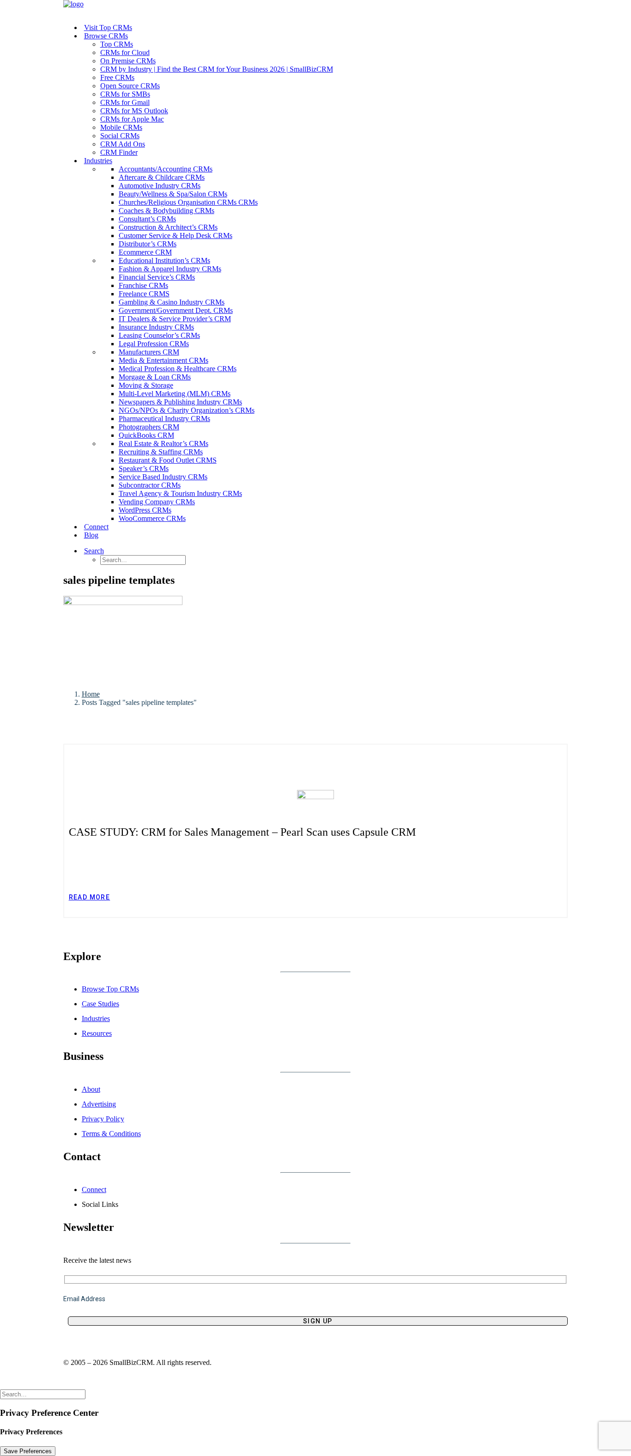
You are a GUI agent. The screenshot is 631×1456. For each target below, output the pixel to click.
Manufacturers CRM (149, 352)
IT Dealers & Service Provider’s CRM (175, 319)
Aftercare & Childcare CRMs (162, 177)
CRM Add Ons (122, 144)
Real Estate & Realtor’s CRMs (163, 443)
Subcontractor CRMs (150, 485)
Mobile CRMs (121, 127)
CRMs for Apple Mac (132, 119)
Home (91, 694)
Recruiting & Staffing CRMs (161, 452)
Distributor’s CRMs (147, 244)
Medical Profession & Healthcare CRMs (178, 369)
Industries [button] (98, 161)
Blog (91, 535)
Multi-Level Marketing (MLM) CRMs (175, 394)
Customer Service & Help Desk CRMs (175, 235)
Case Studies (100, 1004)
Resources (97, 1033)
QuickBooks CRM (146, 435)
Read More (89, 897)
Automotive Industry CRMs (159, 186)
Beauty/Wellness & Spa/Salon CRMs (173, 194)
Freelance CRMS (144, 294)
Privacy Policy (103, 1119)
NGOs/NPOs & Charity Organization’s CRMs (187, 410)
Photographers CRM (149, 427)
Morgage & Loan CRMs (155, 377)
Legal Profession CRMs (154, 344)
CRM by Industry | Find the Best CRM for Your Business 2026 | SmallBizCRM (216, 69)
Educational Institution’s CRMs (164, 260)
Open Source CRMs (130, 86)
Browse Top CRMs (110, 989)
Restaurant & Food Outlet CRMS (168, 460)
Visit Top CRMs (108, 27)
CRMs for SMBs (125, 94)
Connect (96, 527)
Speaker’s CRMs (144, 468)
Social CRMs (120, 136)
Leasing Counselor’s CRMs (159, 335)
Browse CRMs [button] (106, 36)
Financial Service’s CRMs (157, 277)
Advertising (99, 1104)
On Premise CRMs (128, 61)
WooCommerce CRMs (152, 518)
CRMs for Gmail (125, 102)
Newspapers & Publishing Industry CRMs (180, 402)
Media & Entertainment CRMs (163, 360)
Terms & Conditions (111, 1134)
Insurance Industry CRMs (156, 327)
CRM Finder (119, 152)
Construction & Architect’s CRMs (168, 227)
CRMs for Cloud (125, 52)
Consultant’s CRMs (147, 219)
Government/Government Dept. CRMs (176, 310)
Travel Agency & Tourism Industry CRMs (180, 493)
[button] (105, 551)
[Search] (42, 1394)
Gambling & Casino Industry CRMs (171, 302)
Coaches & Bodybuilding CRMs (166, 210)
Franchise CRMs (143, 285)
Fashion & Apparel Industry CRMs (170, 269)
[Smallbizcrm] (315, 8)
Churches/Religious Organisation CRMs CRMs (188, 202)
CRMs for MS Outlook (134, 111)
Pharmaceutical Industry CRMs (164, 418)
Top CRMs (116, 44)
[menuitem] (325, 28)
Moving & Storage (146, 385)
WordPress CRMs (145, 510)
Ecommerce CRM (145, 252)
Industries (96, 1018)
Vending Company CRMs (157, 502)
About (91, 1089)
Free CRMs (117, 77)
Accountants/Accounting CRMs (165, 169)
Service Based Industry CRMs (163, 477)
